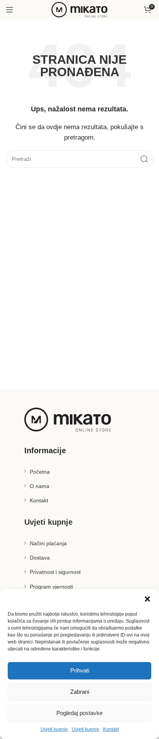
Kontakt (111, 729)
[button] (147, 599)
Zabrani (79, 691)
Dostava (40, 558)
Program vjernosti (51, 587)
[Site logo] (79, 9)
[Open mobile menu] (9, 9)
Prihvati (79, 670)
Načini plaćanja (48, 543)
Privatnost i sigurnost (55, 572)
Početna (40, 472)
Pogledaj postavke (79, 713)
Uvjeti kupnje (54, 729)
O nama (39, 486)
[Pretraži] (144, 159)
